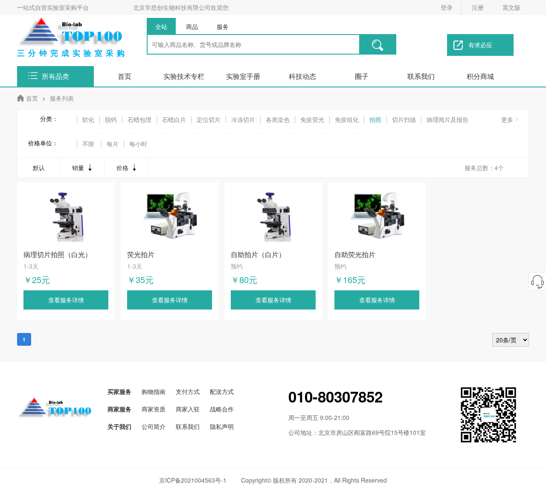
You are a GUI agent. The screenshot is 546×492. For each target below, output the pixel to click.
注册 (478, 7)
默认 (39, 167)
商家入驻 (188, 409)
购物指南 (154, 391)
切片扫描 (404, 119)
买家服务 (119, 391)
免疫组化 (347, 119)
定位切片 (209, 119)
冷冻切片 (243, 119)
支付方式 (188, 391)
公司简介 (154, 426)
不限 (88, 144)
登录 (447, 7)
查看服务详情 (66, 299)
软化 (88, 119)
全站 (161, 26)
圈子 (362, 76)
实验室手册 (243, 76)
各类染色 (278, 119)
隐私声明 (222, 426)
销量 (78, 167)
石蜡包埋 (139, 119)
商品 (192, 26)
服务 (223, 26)
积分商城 (480, 76)
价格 (122, 167)
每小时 (138, 144)
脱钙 (111, 119)
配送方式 (222, 391)
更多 (507, 119)
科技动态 (302, 76)
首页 (124, 76)
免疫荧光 (312, 119)
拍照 (375, 119)
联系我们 (421, 76)
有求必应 (480, 45)
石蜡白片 (174, 119)
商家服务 (119, 409)
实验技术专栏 (183, 76)
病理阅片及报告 (447, 119)
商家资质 (154, 409)
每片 (113, 144)
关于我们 (119, 426)
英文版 (511, 7)
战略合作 (222, 409)
